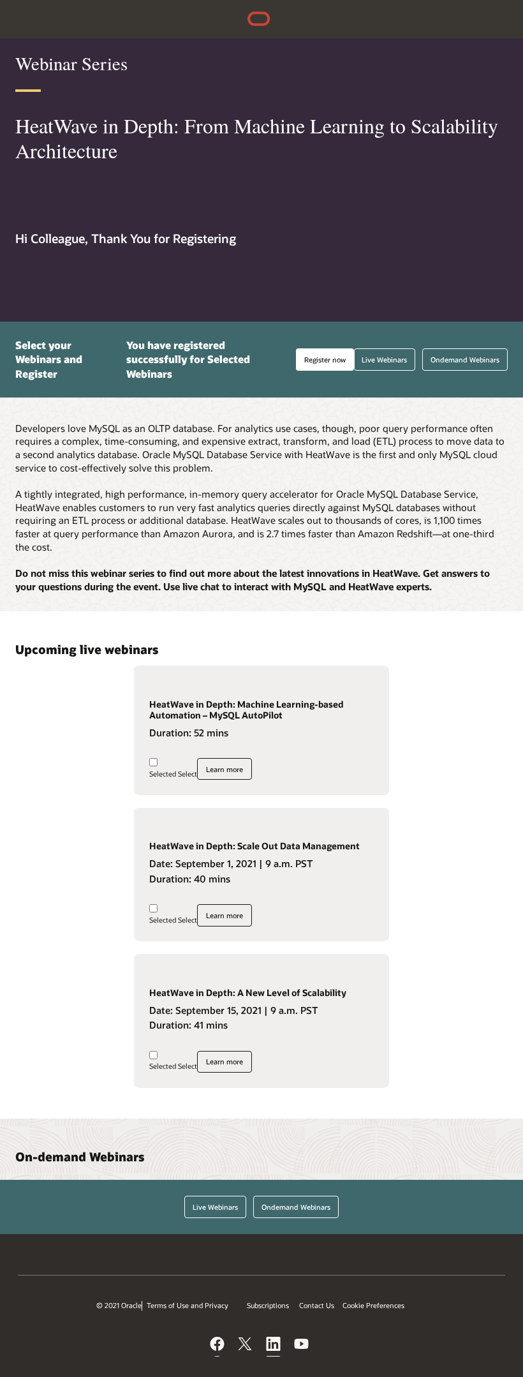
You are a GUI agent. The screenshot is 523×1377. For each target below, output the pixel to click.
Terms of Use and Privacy (187, 1305)
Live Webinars (384, 359)
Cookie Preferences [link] (373, 1305)
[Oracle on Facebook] (218, 1346)
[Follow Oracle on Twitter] (246, 1346)
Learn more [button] (224, 769)
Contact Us (316, 1305)
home (259, 20)
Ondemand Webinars (465, 359)
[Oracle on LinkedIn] (274, 1346)
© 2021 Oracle (119, 1305)
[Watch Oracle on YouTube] (302, 1346)
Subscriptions (268, 1305)
